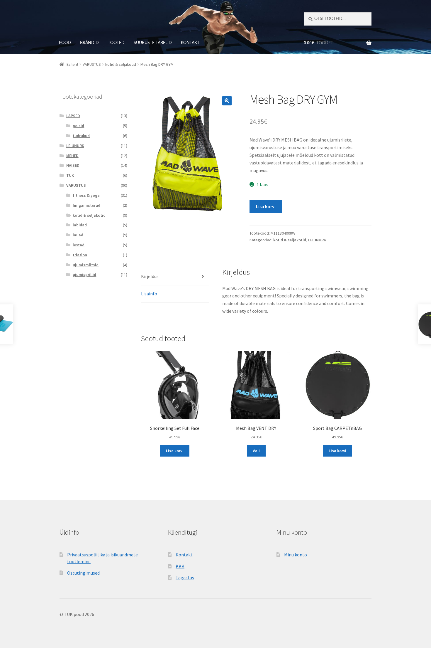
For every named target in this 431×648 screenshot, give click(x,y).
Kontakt (190, 43)
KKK (180, 566)
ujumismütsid (86, 264)
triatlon (80, 254)
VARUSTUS (92, 64)
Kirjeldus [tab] (150, 276)
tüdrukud (81, 135)
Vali (256, 450)
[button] (227, 100)
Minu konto (295, 555)
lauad (78, 235)
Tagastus (185, 577)
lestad (78, 245)
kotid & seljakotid (120, 64)
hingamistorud (86, 205)
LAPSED (73, 115)
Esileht (72, 64)
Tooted (116, 43)
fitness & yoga (86, 195)
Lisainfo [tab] (149, 294)
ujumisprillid (84, 274)
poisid (78, 125)
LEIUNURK (317, 240)
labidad (80, 225)
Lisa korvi (266, 206)
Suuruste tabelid (153, 43)
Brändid (89, 43)
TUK (70, 175)
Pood (65, 43)
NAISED (72, 165)
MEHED (72, 155)
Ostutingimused (83, 573)
